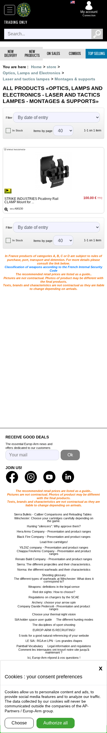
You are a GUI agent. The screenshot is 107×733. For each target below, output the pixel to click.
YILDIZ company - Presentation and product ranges (53, 547)
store (51, 67)
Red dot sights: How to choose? (54, 592)
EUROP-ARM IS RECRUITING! (54, 630)
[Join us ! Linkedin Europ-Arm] (68, 477)
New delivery (10, 53)
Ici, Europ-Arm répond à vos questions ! (53, 657)
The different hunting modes (74, 619)
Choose (19, 723)
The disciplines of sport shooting (53, 624)
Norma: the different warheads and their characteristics (54, 569)
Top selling (96, 53)
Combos (75, 53)
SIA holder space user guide (33, 619)
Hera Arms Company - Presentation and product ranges (54, 531)
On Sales (53, 53)
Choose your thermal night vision (54, 614)
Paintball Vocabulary (29, 646)
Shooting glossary (54, 575)
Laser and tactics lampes (26, 79)
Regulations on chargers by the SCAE (54, 597)
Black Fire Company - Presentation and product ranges (54, 536)
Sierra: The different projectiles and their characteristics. (54, 564)
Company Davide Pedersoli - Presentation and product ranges (54, 607)
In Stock (17, 130)
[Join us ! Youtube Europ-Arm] (49, 477)
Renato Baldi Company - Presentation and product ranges (53, 559)
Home (36, 67)
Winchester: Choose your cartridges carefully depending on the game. (53, 519)
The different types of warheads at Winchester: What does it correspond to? (54, 580)
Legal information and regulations (69, 646)
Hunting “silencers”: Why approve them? (54, 526)
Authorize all (55, 723)
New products (32, 53)
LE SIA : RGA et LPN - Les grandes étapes (54, 640)
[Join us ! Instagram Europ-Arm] (30, 477)
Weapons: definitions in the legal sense (54, 586)
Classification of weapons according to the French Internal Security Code (53, 268)
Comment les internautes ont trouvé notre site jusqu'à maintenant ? (53, 651)
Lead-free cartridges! (54, 542)
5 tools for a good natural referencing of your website (54, 635)
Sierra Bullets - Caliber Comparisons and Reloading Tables (53, 514)
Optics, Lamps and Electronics (31, 73)
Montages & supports (75, 79)
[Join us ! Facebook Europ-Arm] (12, 477)
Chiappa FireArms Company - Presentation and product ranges (54, 552)
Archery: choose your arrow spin (54, 602)
